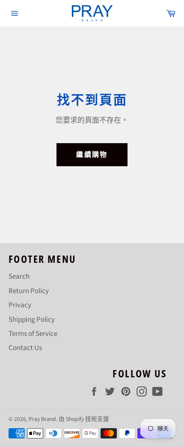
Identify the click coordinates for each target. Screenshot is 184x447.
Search (19, 276)
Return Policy (29, 291)
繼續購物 (92, 154)
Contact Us (25, 348)
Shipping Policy (32, 320)
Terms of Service (33, 334)
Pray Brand (42, 419)
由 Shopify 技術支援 (84, 419)
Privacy (20, 305)
